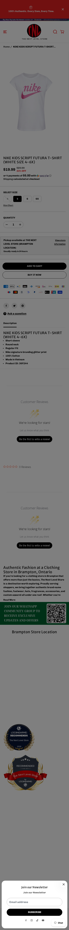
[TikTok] (37, 920)
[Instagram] (31, 920)
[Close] (63, 884)
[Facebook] (26, 920)
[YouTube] (43, 920)
